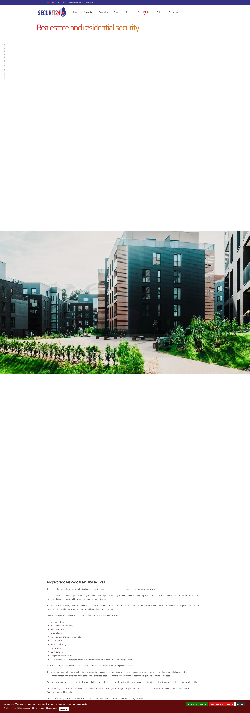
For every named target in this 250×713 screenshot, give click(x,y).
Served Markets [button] (144, 12)
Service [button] (129, 12)
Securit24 (88, 12)
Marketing (52, 709)
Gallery (160, 12)
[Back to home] (51, 12)
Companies (103, 12)
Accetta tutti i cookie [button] (197, 704)
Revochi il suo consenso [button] (222, 704)
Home (75, 12)
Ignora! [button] (240, 704)
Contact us (173, 12)
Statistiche (39, 709)
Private (117, 12)
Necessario (25, 709)
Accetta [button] (63, 709)
